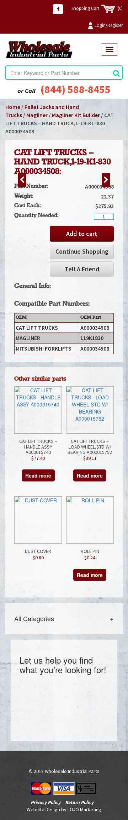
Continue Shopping (81, 251)
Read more (38, 475)
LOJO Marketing (84, 809)
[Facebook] (58, 9)
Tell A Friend (82, 269)
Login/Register (109, 25)
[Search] (116, 73)
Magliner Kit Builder (76, 115)
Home (12, 106)
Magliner (37, 115)
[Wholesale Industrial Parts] (53, 50)
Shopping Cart (97, 8)
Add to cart (81, 234)
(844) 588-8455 (76, 89)
